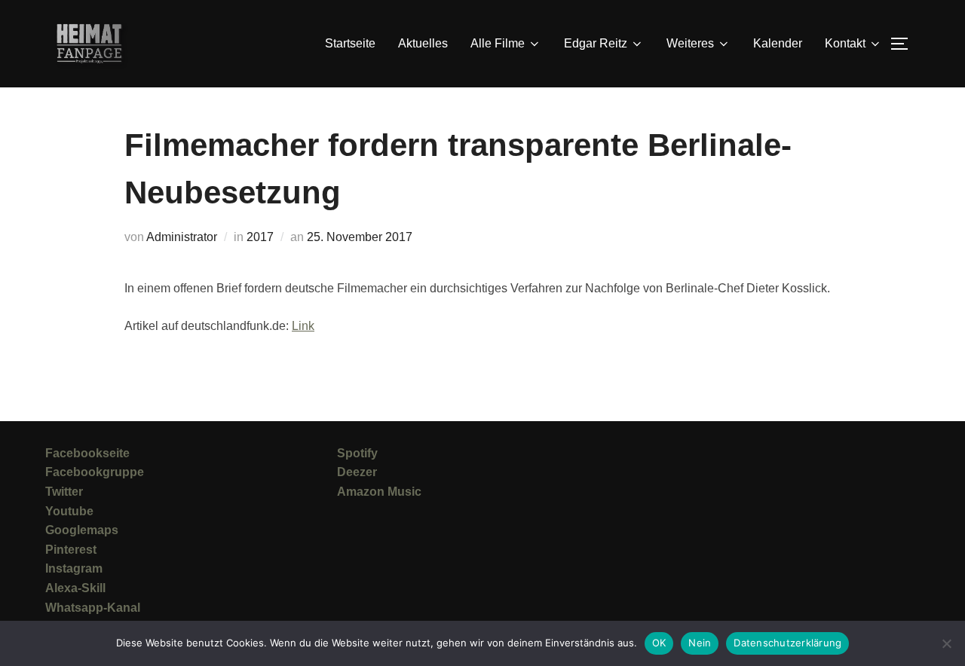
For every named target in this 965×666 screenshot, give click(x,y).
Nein (699, 643)
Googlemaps (81, 530)
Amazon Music (379, 491)
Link (303, 325)
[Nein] (946, 643)
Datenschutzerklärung (787, 643)
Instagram (74, 568)
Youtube (69, 511)
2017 (260, 237)
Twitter (64, 491)
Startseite (350, 43)
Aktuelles (423, 43)
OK (659, 643)
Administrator (181, 237)
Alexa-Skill (75, 588)
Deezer (357, 472)
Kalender (777, 43)
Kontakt (845, 43)
